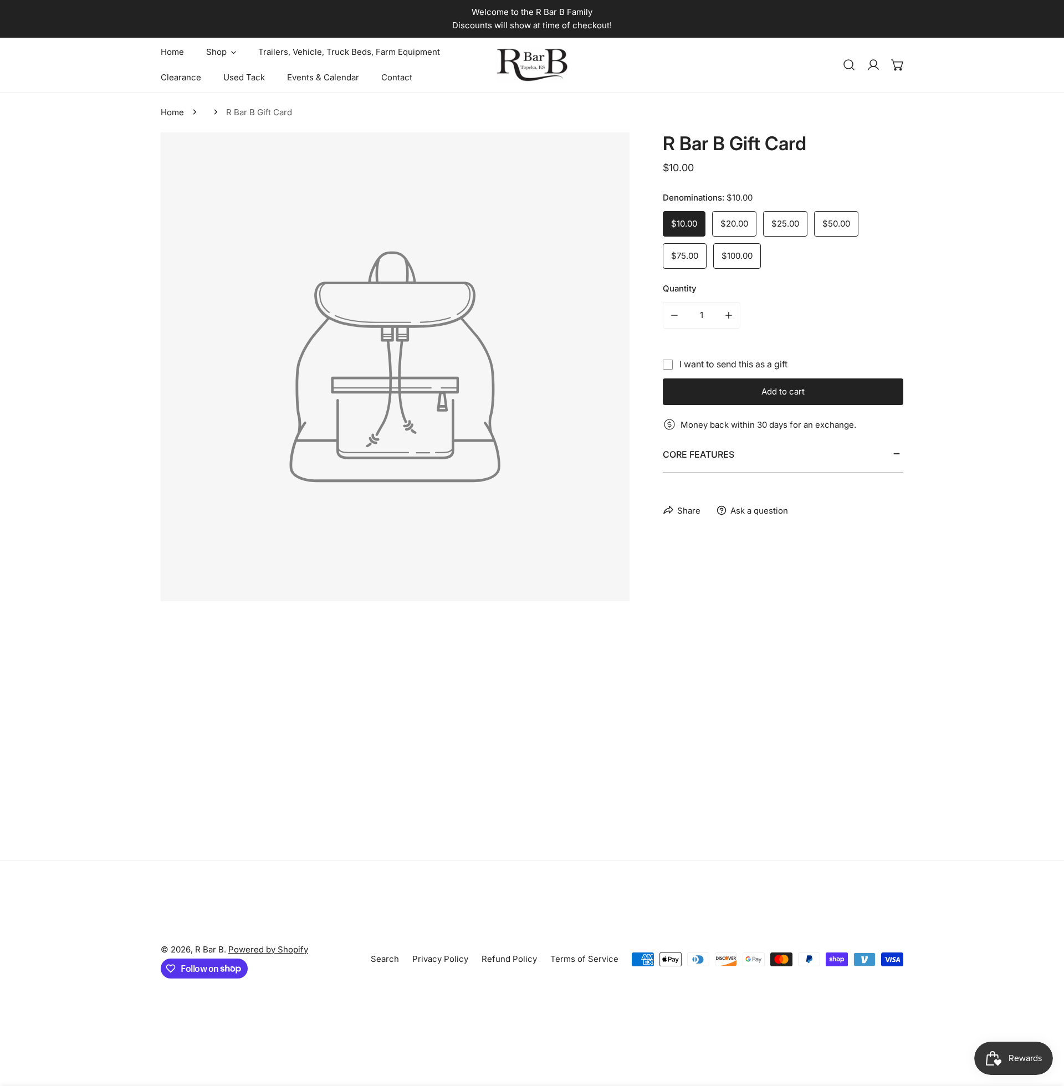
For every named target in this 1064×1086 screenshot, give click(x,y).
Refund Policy (509, 959)
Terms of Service (584, 959)
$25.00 (785, 223)
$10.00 (684, 223)
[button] (898, 65)
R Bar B (209, 949)
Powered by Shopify (268, 949)
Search (385, 959)
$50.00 (836, 223)
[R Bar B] (532, 65)
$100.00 (737, 255)
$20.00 (734, 223)
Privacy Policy (440, 959)
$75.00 (684, 255)
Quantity (680, 288)
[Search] (849, 65)
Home (172, 112)
